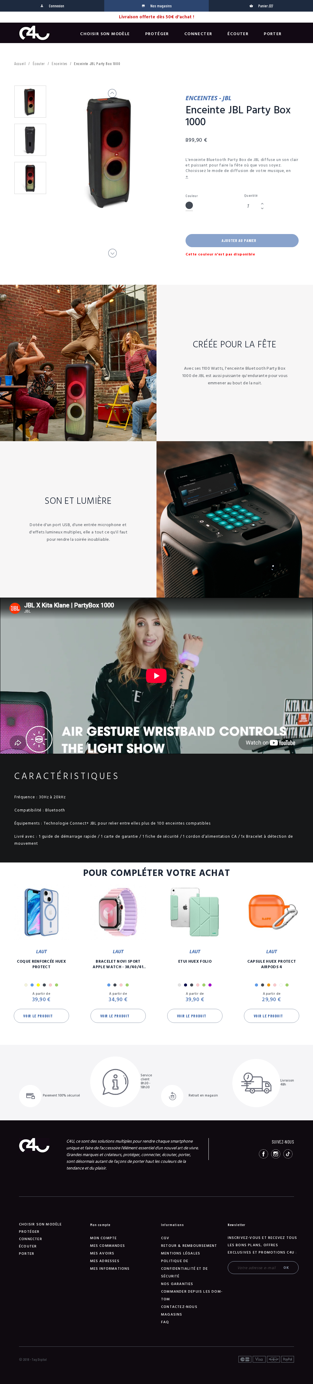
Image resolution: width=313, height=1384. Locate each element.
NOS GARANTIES (177, 1284)
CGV (165, 1238)
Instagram (275, 1154)
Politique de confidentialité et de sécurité (184, 1268)
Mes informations (110, 1268)
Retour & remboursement (189, 1245)
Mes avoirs (102, 1253)
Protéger (157, 34)
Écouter (238, 34)
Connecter (198, 34)
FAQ (165, 1322)
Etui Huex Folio (195, 961)
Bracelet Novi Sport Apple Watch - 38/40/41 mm (118, 964)
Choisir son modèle (105, 34)
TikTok (288, 1154)
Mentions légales (180, 1253)
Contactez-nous (179, 1306)
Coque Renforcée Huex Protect (41, 964)
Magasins (171, 1314)
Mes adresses (105, 1261)
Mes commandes (107, 1245)
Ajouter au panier (239, 240)
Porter (273, 34)
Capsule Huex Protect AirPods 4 (271, 964)
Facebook (263, 1154)
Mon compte (103, 1238)
